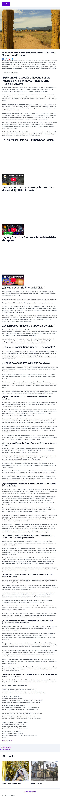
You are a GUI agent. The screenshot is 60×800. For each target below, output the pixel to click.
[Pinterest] (9, 59)
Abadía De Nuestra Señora (11, 783)
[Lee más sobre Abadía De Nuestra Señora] (15, 780)
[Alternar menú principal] (6, 4)
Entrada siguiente (5, 749)
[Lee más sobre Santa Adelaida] (44, 780)
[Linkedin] (12, 59)
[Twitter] (6, 59)
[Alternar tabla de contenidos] (40, 73)
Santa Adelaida (36, 783)
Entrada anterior (5, 747)
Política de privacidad (30, 791)
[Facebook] (3, 59)
